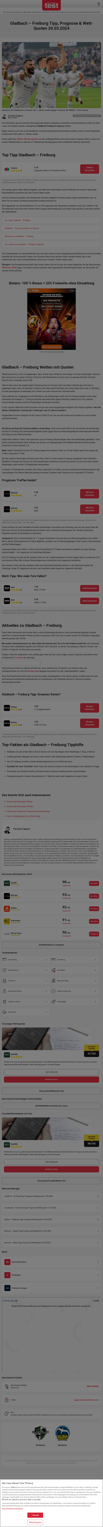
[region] (51, 1503)
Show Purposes (35, 1522)
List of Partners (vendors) (12, 1509)
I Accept (35, 1515)
